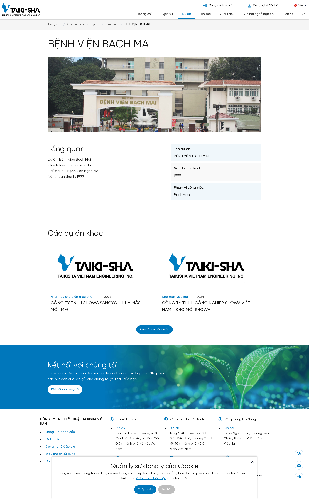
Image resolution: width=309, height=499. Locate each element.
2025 (107, 297)
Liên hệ (288, 14)
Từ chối (166, 489)
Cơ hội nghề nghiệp (259, 14)
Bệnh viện (112, 24)
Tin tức (205, 14)
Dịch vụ (167, 14)
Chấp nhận (145, 489)
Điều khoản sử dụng (60, 454)
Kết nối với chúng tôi (65, 389)
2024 (200, 297)
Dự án (186, 14)
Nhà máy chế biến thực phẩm (73, 297)
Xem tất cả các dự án (154, 329)
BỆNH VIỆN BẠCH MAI (137, 24)
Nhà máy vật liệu (175, 297)
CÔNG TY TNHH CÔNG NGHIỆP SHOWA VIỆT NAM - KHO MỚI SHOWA (206, 306)
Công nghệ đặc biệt (266, 5)
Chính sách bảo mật (151, 478)
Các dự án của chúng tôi (83, 24)
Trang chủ (145, 14)
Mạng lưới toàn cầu (221, 5)
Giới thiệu (227, 14)
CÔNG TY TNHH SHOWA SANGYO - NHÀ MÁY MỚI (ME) (95, 306)
